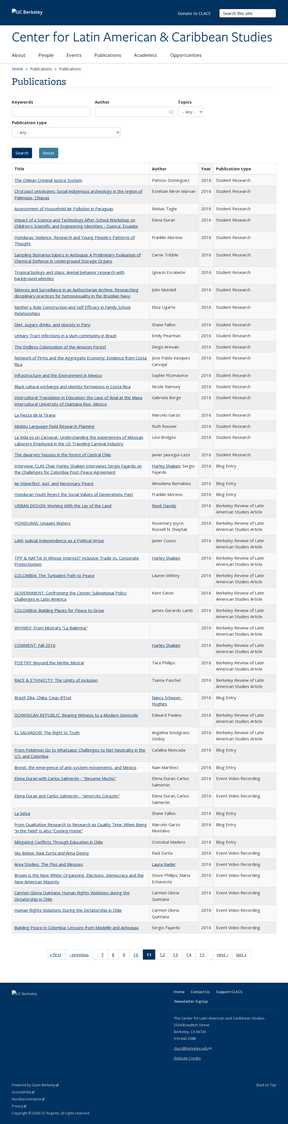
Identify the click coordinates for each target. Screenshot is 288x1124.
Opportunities (186, 55)
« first (57, 956)
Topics (185, 102)
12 (164, 956)
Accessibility (23, 1092)
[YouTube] (39, 1003)
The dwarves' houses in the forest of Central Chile (62, 454)
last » (243, 956)
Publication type (29, 122)
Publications (108, 55)
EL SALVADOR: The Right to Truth (47, 732)
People (47, 55)
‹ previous (81, 956)
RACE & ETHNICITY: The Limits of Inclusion (56, 680)
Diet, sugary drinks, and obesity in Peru (52, 324)
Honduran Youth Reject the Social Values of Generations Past (73, 494)
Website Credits (187, 1058)
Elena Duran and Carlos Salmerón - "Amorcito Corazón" (67, 796)
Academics (146, 55)
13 (177, 956)
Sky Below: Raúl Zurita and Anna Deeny (51, 853)
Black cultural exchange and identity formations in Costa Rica (72, 386)
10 (137, 956)
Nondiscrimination (28, 1099)
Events (75, 55)
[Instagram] (50, 1003)
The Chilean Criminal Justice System (48, 180)
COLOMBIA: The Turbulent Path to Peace (54, 575)
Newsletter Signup (191, 1001)
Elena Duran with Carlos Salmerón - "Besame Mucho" (65, 778)
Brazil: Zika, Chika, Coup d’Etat (42, 697)
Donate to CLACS (194, 13)
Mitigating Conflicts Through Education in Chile (58, 842)
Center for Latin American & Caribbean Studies (142, 37)
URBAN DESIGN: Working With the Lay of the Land (62, 505)
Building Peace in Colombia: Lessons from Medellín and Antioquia (76, 927)
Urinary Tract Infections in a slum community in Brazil (65, 335)
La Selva (22, 813)
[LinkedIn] (28, 1003)
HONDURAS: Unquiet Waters (42, 523)
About (19, 55)
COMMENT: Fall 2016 (34, 645)
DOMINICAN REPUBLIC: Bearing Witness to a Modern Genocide (76, 715)
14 (190, 956)
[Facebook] (17, 1003)
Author (102, 102)
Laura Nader (164, 864)
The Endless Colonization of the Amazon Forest (60, 347)
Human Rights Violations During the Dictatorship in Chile (68, 910)
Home (17, 68)
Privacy (19, 1106)
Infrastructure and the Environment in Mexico (58, 375)
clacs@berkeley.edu (193, 1048)
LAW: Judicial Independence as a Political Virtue (59, 540)
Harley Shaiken (166, 466)
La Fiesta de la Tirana (34, 415)
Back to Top (266, 1084)
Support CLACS (229, 991)
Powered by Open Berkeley (35, 1085)
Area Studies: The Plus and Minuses (48, 864)
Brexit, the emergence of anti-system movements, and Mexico (75, 767)
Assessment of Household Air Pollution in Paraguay (63, 208)
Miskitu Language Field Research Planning (54, 426)
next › (224, 956)
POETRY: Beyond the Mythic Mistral (49, 662)
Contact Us (200, 991)
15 (203, 956)
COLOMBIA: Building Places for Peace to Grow (59, 610)
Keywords (22, 102)
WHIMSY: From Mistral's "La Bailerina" (50, 628)
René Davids (164, 505)
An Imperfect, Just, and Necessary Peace (54, 483)
